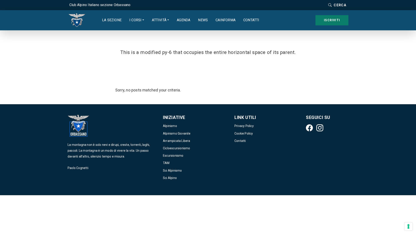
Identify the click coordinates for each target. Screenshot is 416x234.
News (203, 20)
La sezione (112, 20)
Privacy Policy (244, 126)
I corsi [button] (135, 20)
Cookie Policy (243, 133)
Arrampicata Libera (176, 141)
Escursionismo (173, 155)
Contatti (251, 20)
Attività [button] (159, 20)
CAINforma (226, 20)
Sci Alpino (170, 178)
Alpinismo (170, 126)
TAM (166, 163)
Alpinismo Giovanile (176, 133)
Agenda (183, 20)
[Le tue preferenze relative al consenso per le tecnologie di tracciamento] (408, 226)
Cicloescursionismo (176, 148)
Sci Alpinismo (172, 170)
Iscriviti (332, 20)
